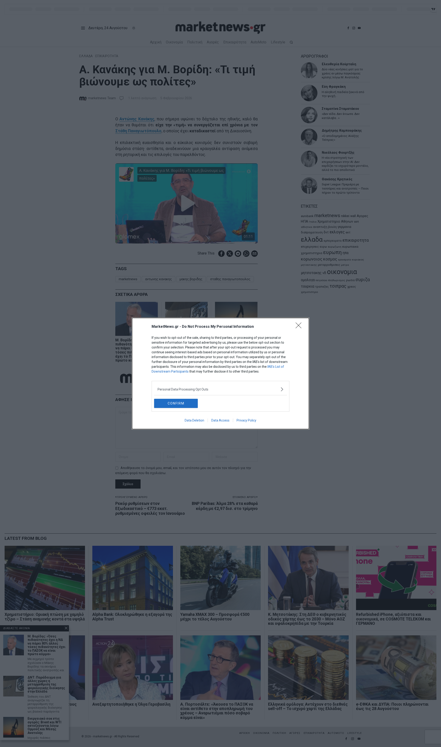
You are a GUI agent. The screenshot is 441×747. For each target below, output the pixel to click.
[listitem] (220, 389)
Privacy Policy (246, 420)
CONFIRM (176, 403)
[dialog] (220, 373)
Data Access (220, 420)
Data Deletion (194, 420)
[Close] (300, 327)
